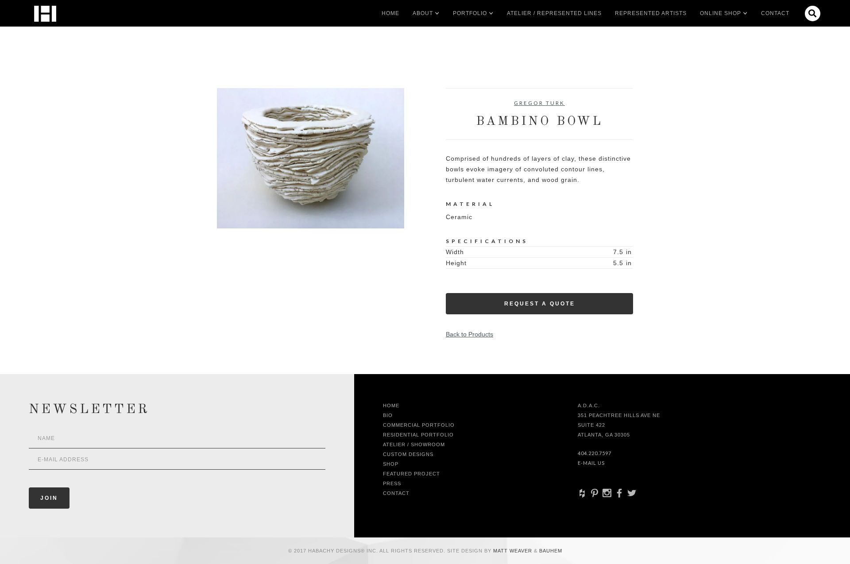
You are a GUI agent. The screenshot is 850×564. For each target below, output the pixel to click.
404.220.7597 (594, 453)
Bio (388, 415)
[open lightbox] (310, 158)
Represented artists (651, 13)
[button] (423, 13)
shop (390, 464)
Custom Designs (408, 454)
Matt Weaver (513, 550)
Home (390, 13)
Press (392, 483)
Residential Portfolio (418, 434)
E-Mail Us (591, 463)
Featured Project (411, 473)
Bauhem (549, 550)
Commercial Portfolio (419, 425)
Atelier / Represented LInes (554, 13)
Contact (775, 13)
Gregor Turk (539, 103)
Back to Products (469, 334)
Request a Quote (539, 304)
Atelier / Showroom (414, 444)
